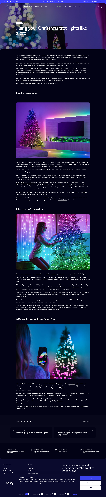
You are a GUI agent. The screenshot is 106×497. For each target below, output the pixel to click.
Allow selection (90, 482)
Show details (75, 494)
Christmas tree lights (54, 274)
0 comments (87, 421)
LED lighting (72, 300)
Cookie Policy (31, 470)
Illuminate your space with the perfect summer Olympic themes (72, 434)
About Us (6, 468)
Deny (90, 487)
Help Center (64, 1)
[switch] (41, 494)
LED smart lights (46, 395)
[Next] (70, 1)
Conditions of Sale (33, 473)
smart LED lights (55, 57)
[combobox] (86, 1)
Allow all (90, 478)
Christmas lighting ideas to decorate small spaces (32, 433)
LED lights (34, 279)
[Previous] (35, 1)
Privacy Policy (31, 468)
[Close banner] (103, 476)
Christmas (19, 23)
